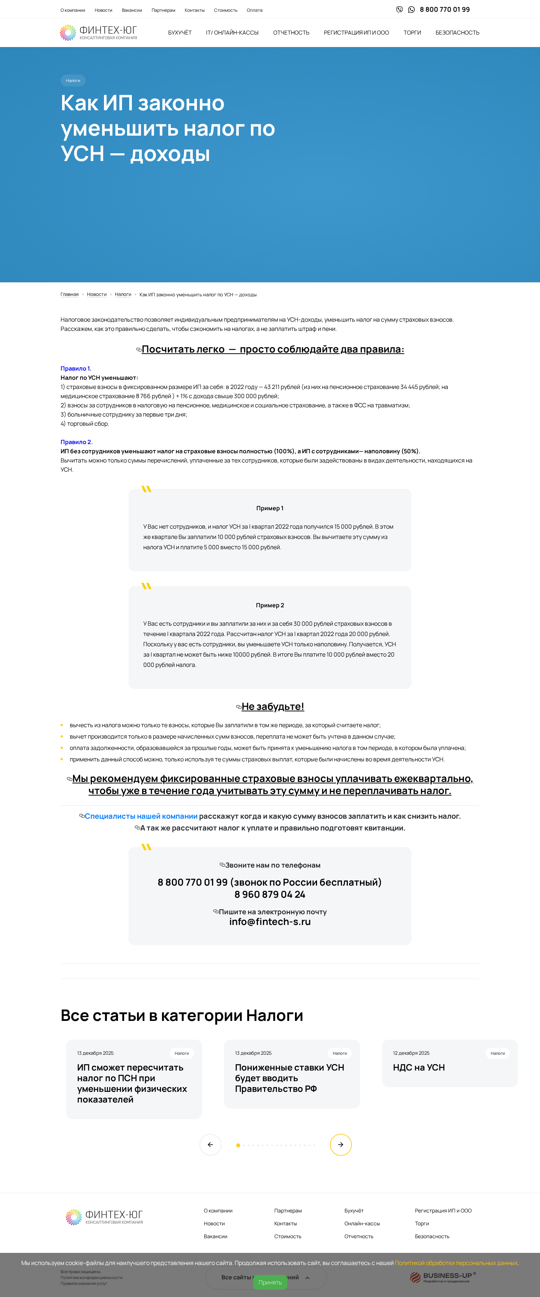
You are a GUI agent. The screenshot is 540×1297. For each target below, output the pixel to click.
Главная (70, 294)
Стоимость (225, 10)
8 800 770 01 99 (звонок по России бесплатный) (270, 882)
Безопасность (457, 32)
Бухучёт (180, 32)
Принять (270, 1282)
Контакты (195, 10)
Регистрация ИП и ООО (356, 32)
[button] (238, 1145)
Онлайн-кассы (362, 1223)
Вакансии (132, 10)
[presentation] (210, 1145)
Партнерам (163, 10)
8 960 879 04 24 (270, 894)
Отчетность (291, 32)
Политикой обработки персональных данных (456, 1263)
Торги (412, 32)
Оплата (255, 10)
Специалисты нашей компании (141, 816)
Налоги (123, 294)
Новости (103, 10)
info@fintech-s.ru (270, 921)
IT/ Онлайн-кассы (232, 32)
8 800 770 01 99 (445, 9)
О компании (73, 10)
